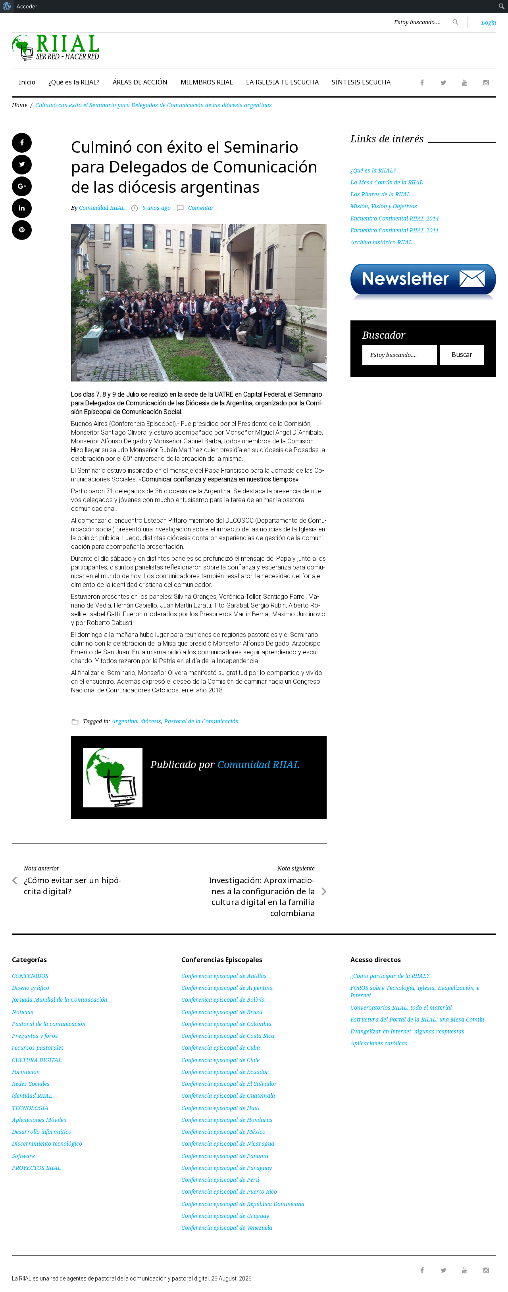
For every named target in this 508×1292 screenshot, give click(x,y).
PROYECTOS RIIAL (36, 1167)
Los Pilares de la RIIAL (380, 194)
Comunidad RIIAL (102, 207)
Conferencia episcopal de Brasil (221, 1012)
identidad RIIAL (32, 1095)
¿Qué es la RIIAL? (74, 82)
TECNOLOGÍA (30, 1108)
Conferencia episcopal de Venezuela (226, 1227)
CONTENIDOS (30, 976)
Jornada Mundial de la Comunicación (59, 999)
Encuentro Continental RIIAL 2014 (394, 218)
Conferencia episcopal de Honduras (227, 1119)
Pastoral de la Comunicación (201, 721)
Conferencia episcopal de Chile (220, 1060)
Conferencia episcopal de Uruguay (225, 1215)
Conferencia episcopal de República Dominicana (242, 1204)
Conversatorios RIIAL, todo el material (401, 1007)
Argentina (124, 721)
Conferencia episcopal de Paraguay (226, 1167)
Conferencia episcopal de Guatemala (228, 1095)
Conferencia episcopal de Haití (220, 1108)
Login (488, 22)
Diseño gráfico (30, 987)
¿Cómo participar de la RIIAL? (389, 976)
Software (23, 1156)
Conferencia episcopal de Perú (220, 1179)
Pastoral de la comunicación (48, 1023)
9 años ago (156, 207)
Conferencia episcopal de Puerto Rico (229, 1191)
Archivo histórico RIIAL (381, 242)
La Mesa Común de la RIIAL (386, 182)
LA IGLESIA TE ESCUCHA (282, 82)
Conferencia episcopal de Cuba (220, 1047)
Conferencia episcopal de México (223, 1131)
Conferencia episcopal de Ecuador (225, 1071)
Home (19, 105)
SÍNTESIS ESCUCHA (361, 82)
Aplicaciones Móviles (39, 1119)
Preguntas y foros (35, 1035)
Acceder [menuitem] (27, 6)
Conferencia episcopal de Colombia (226, 1023)
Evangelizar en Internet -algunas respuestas (407, 1031)
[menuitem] (7, 6)
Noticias (22, 1012)
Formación (26, 1071)
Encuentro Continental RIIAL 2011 (394, 230)
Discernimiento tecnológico (47, 1143)
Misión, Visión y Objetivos (383, 206)
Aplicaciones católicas (379, 1043)
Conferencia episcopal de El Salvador (229, 1083)
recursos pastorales (38, 1047)
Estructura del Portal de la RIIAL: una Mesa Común (417, 1019)
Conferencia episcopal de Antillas (224, 976)
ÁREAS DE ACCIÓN (140, 82)
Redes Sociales (31, 1083)
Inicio (27, 82)
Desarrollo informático (41, 1131)
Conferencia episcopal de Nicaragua (227, 1143)
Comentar (201, 207)
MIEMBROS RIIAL (207, 82)
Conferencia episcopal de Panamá (224, 1156)
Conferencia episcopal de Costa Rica (227, 1035)
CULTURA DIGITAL (37, 1060)
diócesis (150, 721)
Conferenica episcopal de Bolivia (223, 999)
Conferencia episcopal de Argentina (227, 987)
